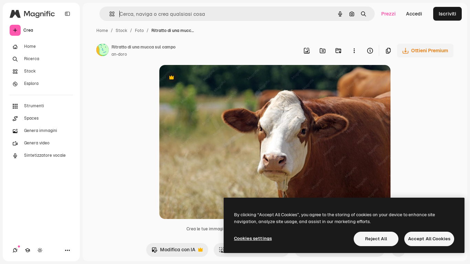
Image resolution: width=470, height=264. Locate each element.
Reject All (376, 239)
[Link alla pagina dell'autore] (102, 51)
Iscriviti (447, 14)
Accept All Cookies (429, 239)
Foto (139, 30)
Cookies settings (253, 238)
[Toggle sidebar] (67, 13)
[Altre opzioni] (354, 50)
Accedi (414, 14)
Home (102, 30)
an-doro (119, 54)
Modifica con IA (173, 251)
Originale (205, 78)
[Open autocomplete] (109, 13)
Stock (121, 30)
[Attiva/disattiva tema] (39, 250)
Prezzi (388, 14)
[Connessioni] (15, 250)
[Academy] (27, 250)
